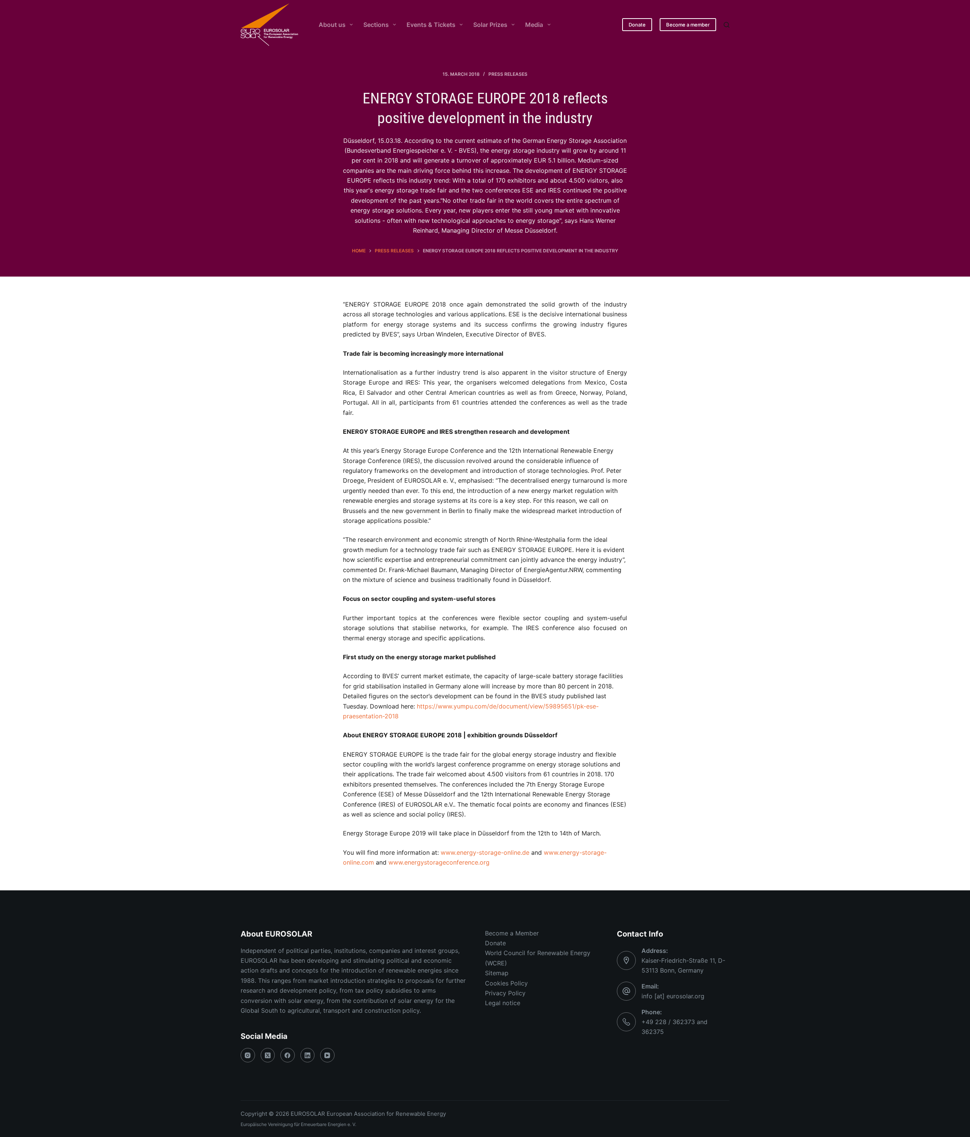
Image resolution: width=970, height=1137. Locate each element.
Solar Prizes (490, 24)
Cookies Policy (506, 983)
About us (332, 24)
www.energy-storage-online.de (485, 852)
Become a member (688, 25)
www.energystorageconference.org (439, 862)
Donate (637, 25)
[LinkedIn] (307, 1055)
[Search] (726, 25)
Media (534, 24)
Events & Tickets (431, 24)
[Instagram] (248, 1055)
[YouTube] (327, 1055)
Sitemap (496, 973)
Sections (376, 24)
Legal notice (502, 1003)
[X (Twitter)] (268, 1055)
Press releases (507, 74)
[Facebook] (287, 1055)
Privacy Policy (505, 993)
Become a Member (512, 933)
